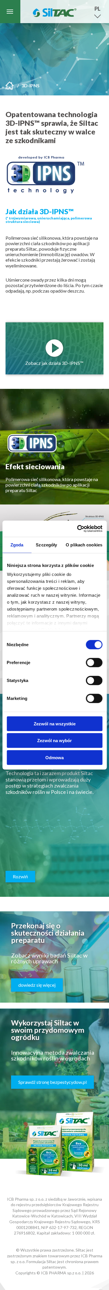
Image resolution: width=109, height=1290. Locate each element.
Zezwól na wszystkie (55, 723)
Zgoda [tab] (17, 544)
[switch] (94, 662)
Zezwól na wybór (54, 740)
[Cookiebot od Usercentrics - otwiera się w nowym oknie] (77, 529)
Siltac (54, 11)
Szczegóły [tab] (46, 544)
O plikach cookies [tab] (84, 544)
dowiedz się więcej (37, 985)
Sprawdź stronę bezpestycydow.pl (52, 1082)
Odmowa (54, 757)
